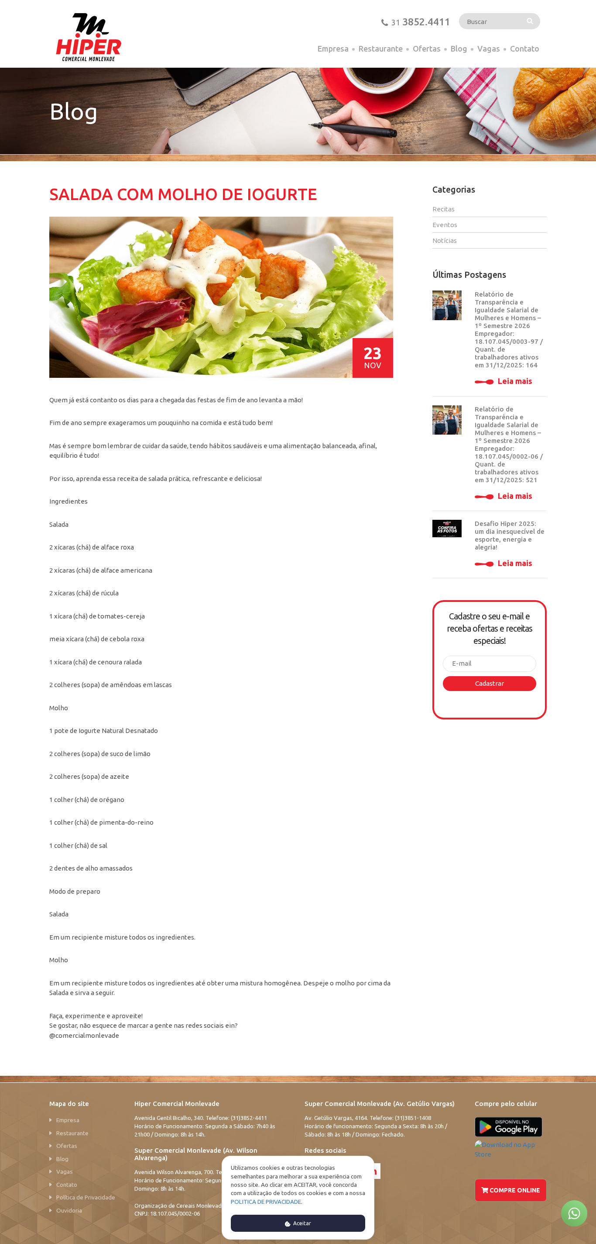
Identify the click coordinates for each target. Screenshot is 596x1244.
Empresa (333, 48)
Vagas (488, 48)
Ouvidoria (69, 1210)
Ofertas (427, 48)
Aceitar (301, 1223)
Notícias (444, 240)
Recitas (443, 209)
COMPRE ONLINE (514, 1190)
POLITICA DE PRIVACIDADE (266, 1201)
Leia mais (515, 381)
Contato (524, 48)
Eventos (444, 224)
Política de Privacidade (85, 1197)
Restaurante (381, 48)
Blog (459, 48)
